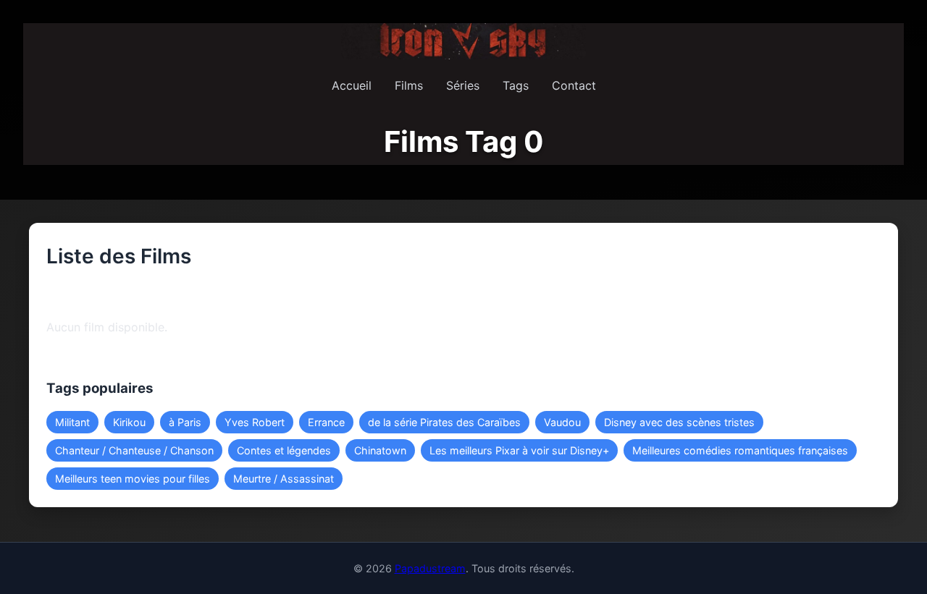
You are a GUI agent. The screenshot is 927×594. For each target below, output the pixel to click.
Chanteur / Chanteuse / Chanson (134, 450)
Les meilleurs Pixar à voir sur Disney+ (519, 450)
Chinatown (380, 450)
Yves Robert (255, 422)
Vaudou (562, 422)
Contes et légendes (284, 450)
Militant (72, 422)
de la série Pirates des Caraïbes (444, 422)
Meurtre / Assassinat (283, 478)
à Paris (185, 422)
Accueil (352, 85)
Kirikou (129, 422)
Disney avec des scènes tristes (679, 422)
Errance (326, 422)
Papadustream (430, 568)
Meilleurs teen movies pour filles (132, 478)
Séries (462, 85)
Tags (516, 85)
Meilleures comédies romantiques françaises (740, 450)
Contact (574, 85)
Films (409, 85)
